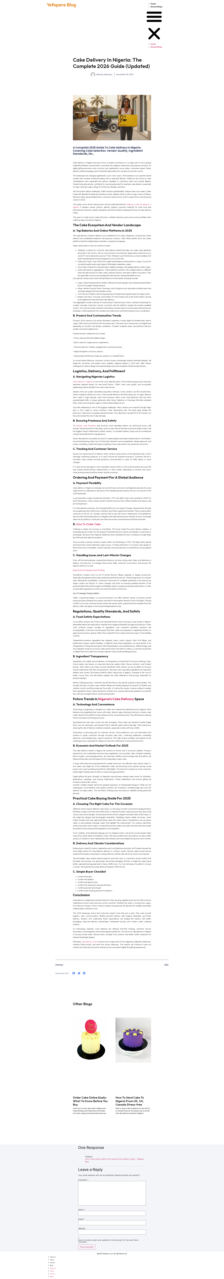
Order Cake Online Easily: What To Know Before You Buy (90, 1101)
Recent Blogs (156, 7)
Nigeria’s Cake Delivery (116, 699)
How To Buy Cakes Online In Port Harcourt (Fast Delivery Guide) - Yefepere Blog (114, 1160)
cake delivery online (90, 941)
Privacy (52, 1262)
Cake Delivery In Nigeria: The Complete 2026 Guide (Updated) (111, 62)
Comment (83, 1180)
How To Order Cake (88, 524)
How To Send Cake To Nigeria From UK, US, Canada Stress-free (130, 1101)
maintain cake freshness (86, 425)
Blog (51, 1265)
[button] (154, 25)
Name (81, 1210)
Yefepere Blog (61, 5)
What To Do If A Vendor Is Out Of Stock (89, 570)
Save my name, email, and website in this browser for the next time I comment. (108, 1241)
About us (53, 1257)
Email (81, 1219)
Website (81, 1228)
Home (153, 4)
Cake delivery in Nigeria (82, 381)
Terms (52, 1260)
